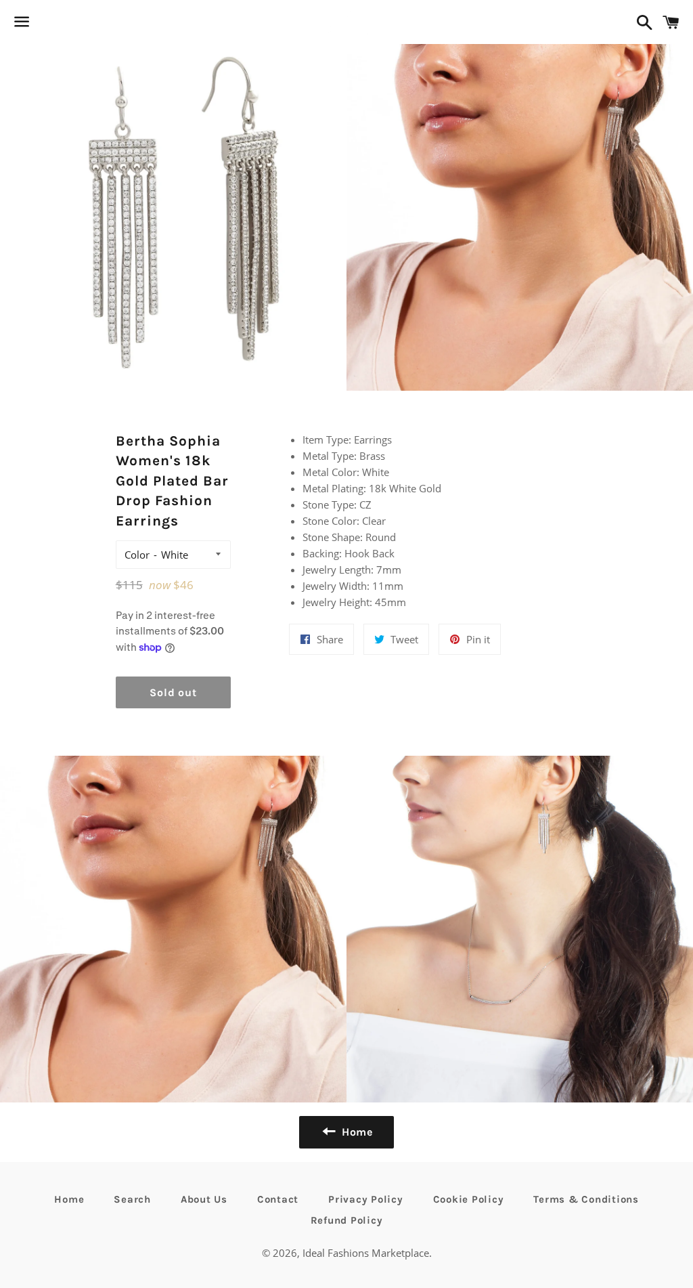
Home (69, 1199)
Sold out (173, 692)
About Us (204, 1199)
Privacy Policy (365, 1199)
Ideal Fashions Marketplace (366, 1253)
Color (137, 554)
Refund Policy (347, 1220)
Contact (277, 1199)
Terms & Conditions (586, 1199)
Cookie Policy (468, 1199)
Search (132, 1199)
